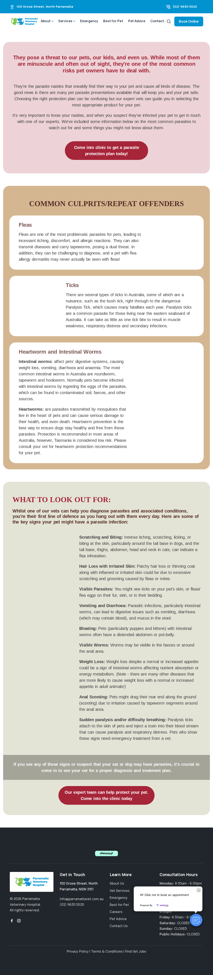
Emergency (89, 21)
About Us (117, 883)
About (46, 21)
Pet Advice (136, 21)
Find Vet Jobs (135, 951)
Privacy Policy (78, 951)
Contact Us (119, 926)
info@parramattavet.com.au (82, 899)
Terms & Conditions (107, 951)
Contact (157, 21)
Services (65, 21)
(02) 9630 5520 (185, 6)
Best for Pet (113, 21)
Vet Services (120, 890)
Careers (116, 911)
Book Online (189, 21)
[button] (196, 920)
